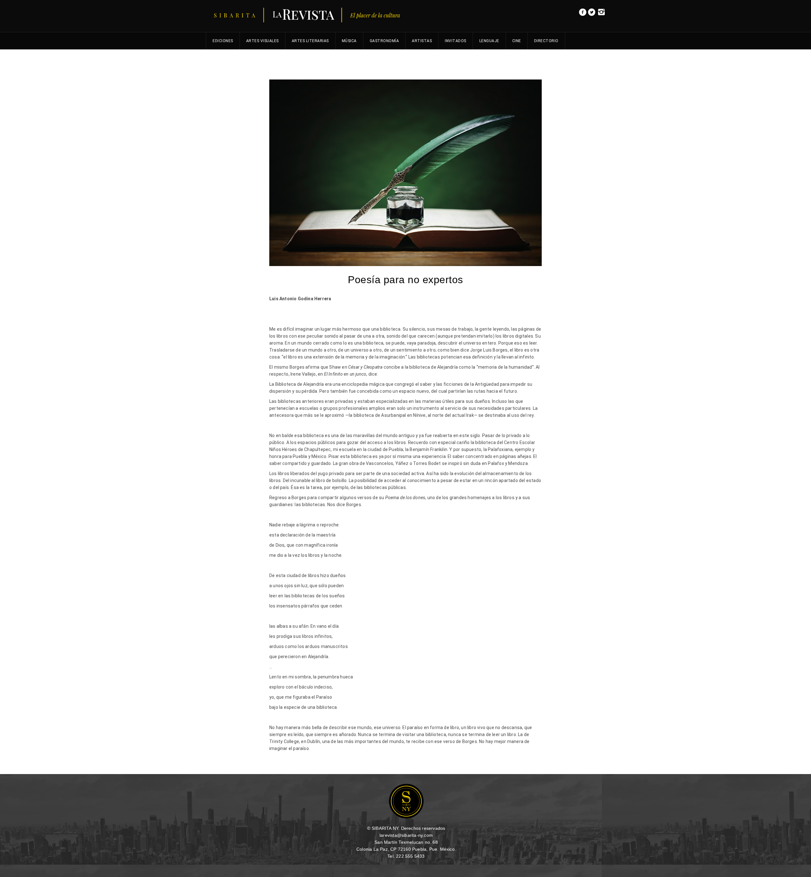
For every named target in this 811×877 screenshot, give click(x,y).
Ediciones (223, 41)
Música (349, 41)
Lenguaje (489, 41)
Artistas (422, 41)
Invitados (455, 41)
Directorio (546, 41)
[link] (583, 13)
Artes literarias (310, 41)
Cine (516, 41)
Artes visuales (262, 41)
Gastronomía (384, 41)
